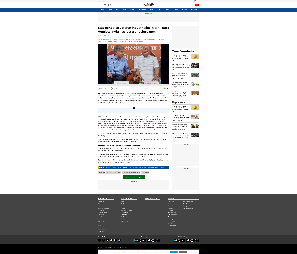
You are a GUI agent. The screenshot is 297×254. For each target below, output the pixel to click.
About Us (100, 203)
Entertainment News (126, 210)
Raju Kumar (106, 35)
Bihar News (171, 201)
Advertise (100, 206)
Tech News (124, 214)
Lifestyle (167, 9)
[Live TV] (197, 5)
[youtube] (111, 240)
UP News (170, 216)
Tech (151, 9)
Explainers (124, 216)
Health (176, 9)
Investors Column (102, 212)
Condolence (145, 172)
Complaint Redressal (103, 208)
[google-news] (119, 240)
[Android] (193, 1)
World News (124, 203)
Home (102, 9)
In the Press (101, 210)
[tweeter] (103, 240)
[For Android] (179, 240)
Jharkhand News (172, 208)
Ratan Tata (102, 172)
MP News (170, 210)
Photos (159, 9)
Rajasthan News (187, 203)
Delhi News (170, 203)
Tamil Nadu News (172, 214)
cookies (166, 252)
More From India (183, 51)
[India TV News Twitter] (196, 1)
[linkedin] (115, 240)
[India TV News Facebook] (195, 1)
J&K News (170, 223)
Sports (132, 9)
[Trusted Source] (115, 88)
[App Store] (153, 240)
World (124, 9)
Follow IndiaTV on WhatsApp (132, 177)
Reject (183, 252)
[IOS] (192, 1)
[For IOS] (192, 240)
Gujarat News (171, 221)
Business (184, 9)
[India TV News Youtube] (198, 1)
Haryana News (171, 206)
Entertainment (142, 9)
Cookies (112, 252)
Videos (110, 9)
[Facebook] (99, 240)
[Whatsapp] (165, 88)
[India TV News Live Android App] (139, 240)
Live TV (100, 216)
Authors (100, 219)
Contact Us (101, 201)
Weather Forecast (102, 229)
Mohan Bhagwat (111, 172)
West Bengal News (188, 208)
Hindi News (101, 214)
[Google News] (103, 88)
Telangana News (187, 206)
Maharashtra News (188, 201)
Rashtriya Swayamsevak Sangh (131, 172)
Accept (174, 252)
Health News (124, 221)
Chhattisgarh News (173, 219)
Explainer (194, 9)
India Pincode (101, 231)
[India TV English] (148, 5)
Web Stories (101, 221)
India (117, 9)
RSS (119, 172)
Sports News (124, 212)
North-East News (172, 212)
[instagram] (107, 240)
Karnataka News (172, 225)
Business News (125, 219)
